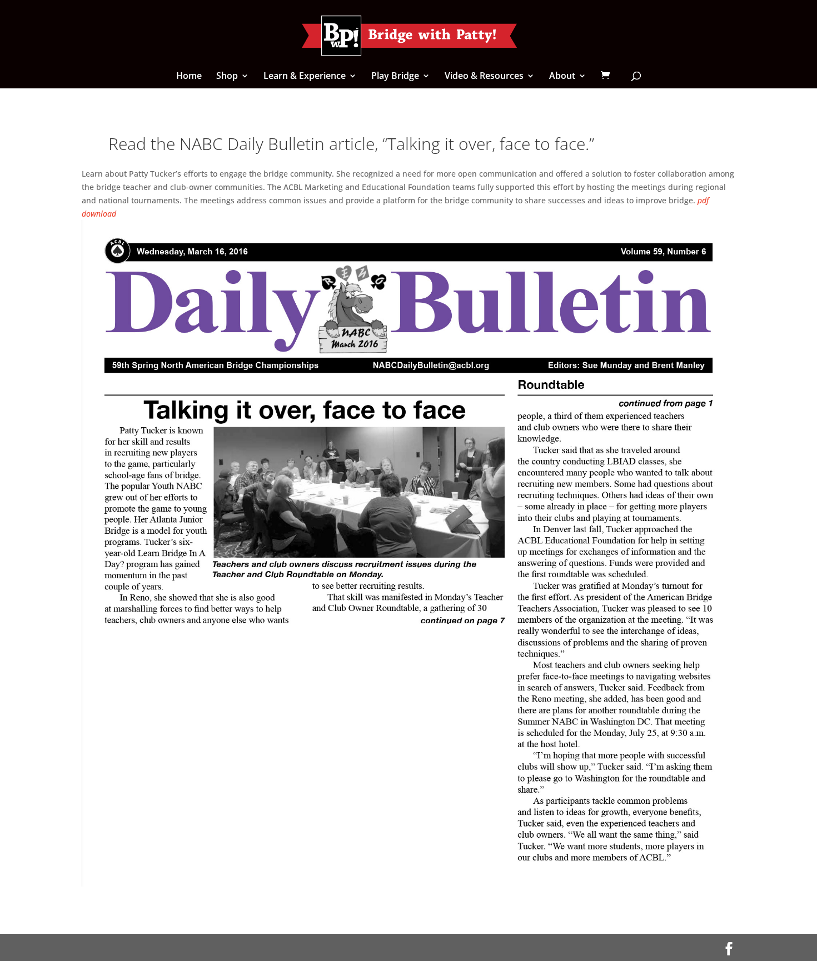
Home (189, 77)
